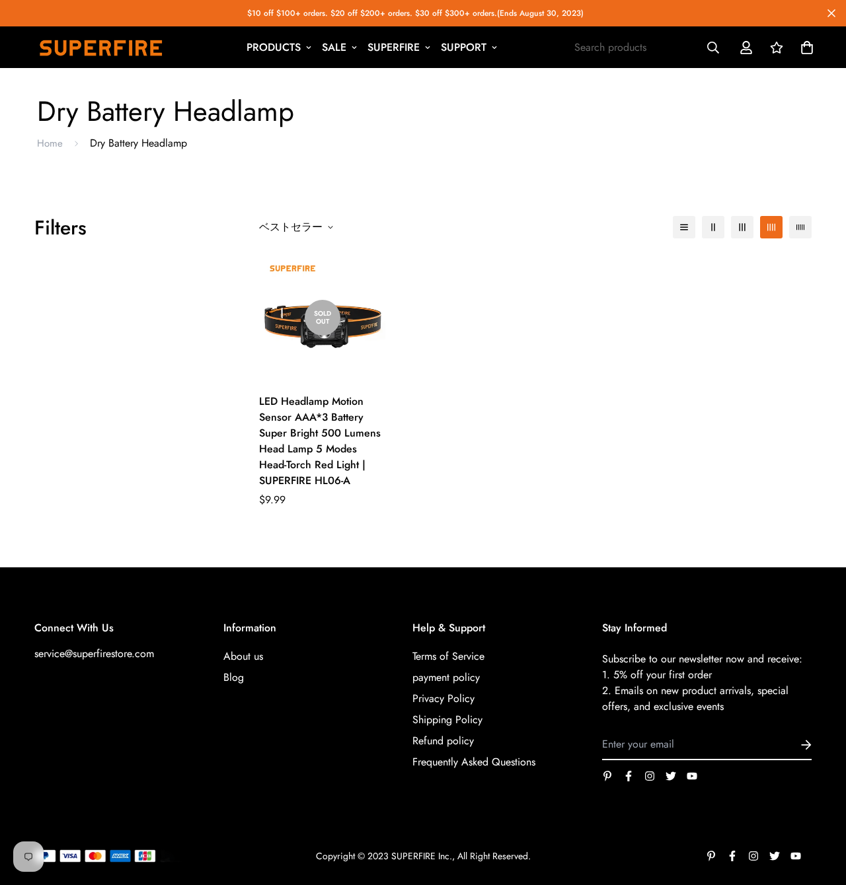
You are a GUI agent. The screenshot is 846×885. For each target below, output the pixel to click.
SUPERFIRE (393, 47)
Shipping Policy (447, 719)
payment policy (446, 677)
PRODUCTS (274, 47)
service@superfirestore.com (94, 653)
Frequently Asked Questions (473, 761)
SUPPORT (463, 47)
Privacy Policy (443, 698)
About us (243, 656)
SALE (334, 47)
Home (50, 143)
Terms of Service (448, 656)
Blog (233, 677)
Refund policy (443, 740)
